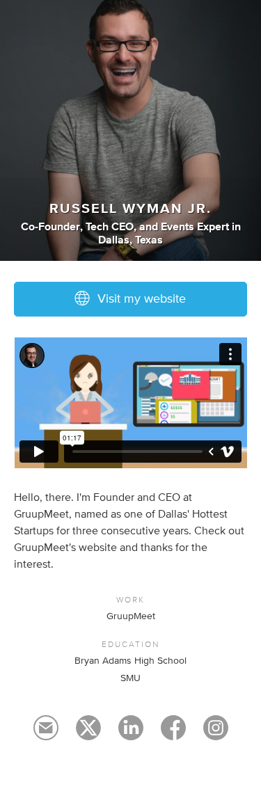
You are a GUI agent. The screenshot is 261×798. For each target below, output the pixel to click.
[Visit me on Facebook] (173, 734)
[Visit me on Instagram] (215, 734)
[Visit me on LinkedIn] (130, 734)
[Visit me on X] (88, 734)
